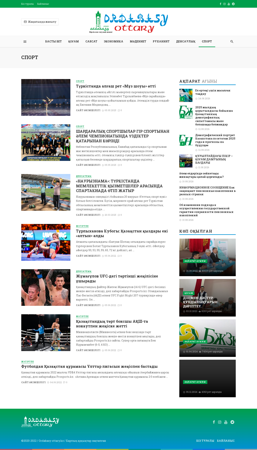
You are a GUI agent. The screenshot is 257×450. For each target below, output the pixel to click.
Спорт (207, 41)
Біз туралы (27, 3)
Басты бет (53, 41)
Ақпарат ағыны (195, 261)
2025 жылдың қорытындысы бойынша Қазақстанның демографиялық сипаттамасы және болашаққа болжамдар (214, 116)
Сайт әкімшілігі (88, 110)
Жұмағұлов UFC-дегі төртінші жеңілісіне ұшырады (117, 278)
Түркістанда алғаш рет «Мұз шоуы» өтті (116, 86)
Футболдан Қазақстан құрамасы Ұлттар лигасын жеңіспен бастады (89, 366)
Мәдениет (138, 41)
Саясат (91, 41)
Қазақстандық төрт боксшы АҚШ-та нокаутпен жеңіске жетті (112, 323)
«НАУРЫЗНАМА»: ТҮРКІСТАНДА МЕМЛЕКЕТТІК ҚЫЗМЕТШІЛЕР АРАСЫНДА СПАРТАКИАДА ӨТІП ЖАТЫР (119, 186)
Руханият (161, 41)
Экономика (113, 41)
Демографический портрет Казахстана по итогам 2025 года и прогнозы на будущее (215, 140)
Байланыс (43, 3)
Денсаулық (185, 41)
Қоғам (73, 41)
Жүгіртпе (82, 226)
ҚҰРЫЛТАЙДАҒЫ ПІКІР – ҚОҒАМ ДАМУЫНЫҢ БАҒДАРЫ (214, 159)
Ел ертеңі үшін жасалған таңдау (212, 92)
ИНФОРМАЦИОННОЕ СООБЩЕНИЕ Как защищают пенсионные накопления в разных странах (207, 191)
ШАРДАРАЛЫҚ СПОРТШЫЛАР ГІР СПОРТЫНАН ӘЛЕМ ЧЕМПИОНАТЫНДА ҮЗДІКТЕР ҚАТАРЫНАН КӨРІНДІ (122, 136)
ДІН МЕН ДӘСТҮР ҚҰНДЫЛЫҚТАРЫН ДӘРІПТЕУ (200, 302)
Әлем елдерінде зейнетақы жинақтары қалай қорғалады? (201, 175)
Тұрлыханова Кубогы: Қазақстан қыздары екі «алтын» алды (122, 233)
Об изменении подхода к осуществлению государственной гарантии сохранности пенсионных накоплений (206, 210)
